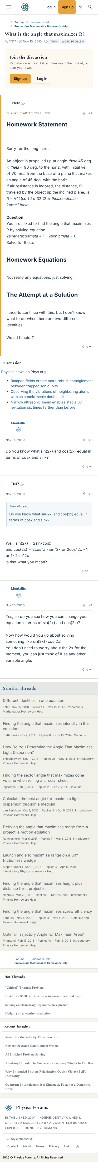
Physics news (12, 372)
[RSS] (77, 1146)
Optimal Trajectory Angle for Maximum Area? (43, 934)
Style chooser (19, 1139)
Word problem (73, 41)
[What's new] (80, 7)
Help (67, 1146)
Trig (53, 41)
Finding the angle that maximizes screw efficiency (47, 911)
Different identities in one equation (33, 700)
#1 (90, 113)
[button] (84, 113)
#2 (90, 440)
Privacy (54, 1146)
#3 (90, 494)
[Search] (90, 7)
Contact (12, 1146)
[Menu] (9, 7)
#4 (90, 605)
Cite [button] (85, 346)
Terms (40, 1146)
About (27, 1146)
